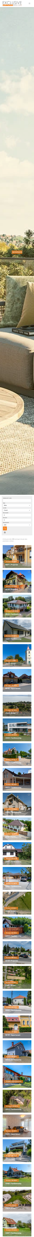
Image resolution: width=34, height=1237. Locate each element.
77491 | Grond (10, 985)
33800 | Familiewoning (13, 812)
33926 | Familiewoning (13, 886)
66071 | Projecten (11, 565)
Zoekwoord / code (7, 498)
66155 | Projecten (11, 961)
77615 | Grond (10, 713)
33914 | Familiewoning (13, 1159)
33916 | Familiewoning (13, 1109)
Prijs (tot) (5, 517)
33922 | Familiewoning (13, 614)
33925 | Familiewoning (13, 862)
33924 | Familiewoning (13, 936)
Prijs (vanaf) (5, 512)
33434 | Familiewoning (13, 738)
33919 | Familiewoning (13, 1060)
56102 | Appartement (12, 688)
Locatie (4, 507)
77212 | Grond (10, 911)
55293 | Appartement (12, 1134)
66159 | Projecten (11, 589)
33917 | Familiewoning (13, 1084)
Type (4, 503)
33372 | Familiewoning (13, 787)
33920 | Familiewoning (13, 1010)
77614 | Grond (10, 1208)
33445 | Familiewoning (13, 1183)
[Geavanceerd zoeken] (5, 532)
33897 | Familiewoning (13, 1233)
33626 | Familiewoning (13, 639)
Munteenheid (6, 522)
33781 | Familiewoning (13, 837)
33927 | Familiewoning (13, 763)
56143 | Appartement (12, 1035)
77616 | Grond (10, 664)
